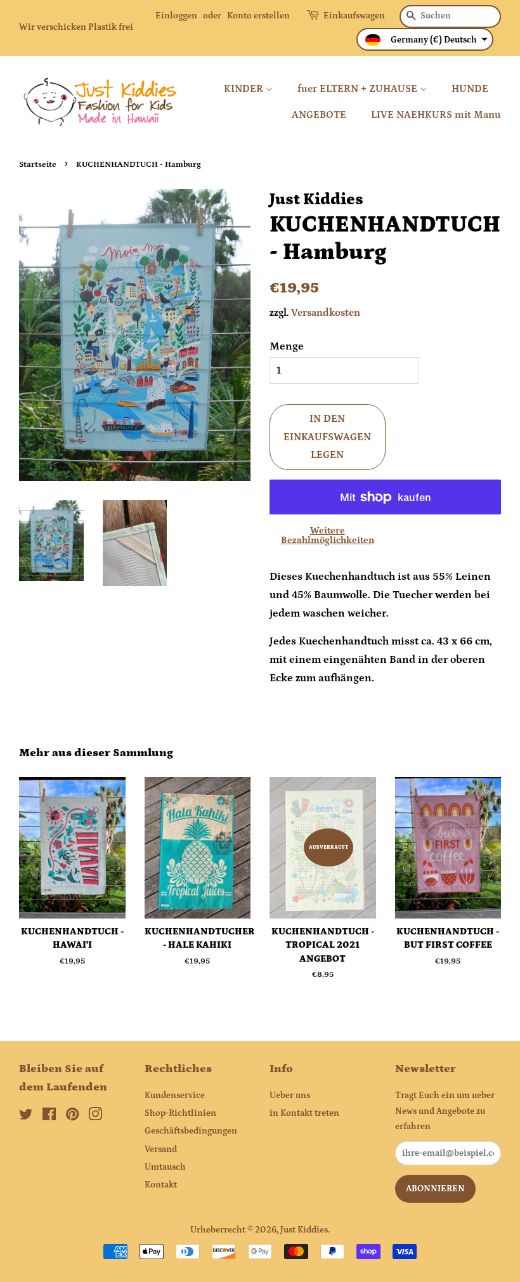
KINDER (245, 89)
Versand (161, 1149)
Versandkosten (325, 312)
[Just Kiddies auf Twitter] (26, 1117)
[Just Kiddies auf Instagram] (95, 1117)
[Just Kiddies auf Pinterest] (72, 1117)
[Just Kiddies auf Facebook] (49, 1117)
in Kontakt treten (304, 1113)
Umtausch (165, 1167)
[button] (424, 39)
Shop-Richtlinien (180, 1113)
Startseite (37, 164)
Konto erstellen (258, 16)
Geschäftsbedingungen (191, 1131)
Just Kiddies (304, 1230)
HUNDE (470, 89)
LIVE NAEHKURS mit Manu (436, 115)
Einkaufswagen (354, 16)
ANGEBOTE (319, 115)
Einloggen (176, 16)
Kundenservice (175, 1095)
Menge (287, 346)
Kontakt (161, 1185)
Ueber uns (290, 1095)
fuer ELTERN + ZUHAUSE (358, 89)
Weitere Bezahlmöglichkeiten (327, 535)
